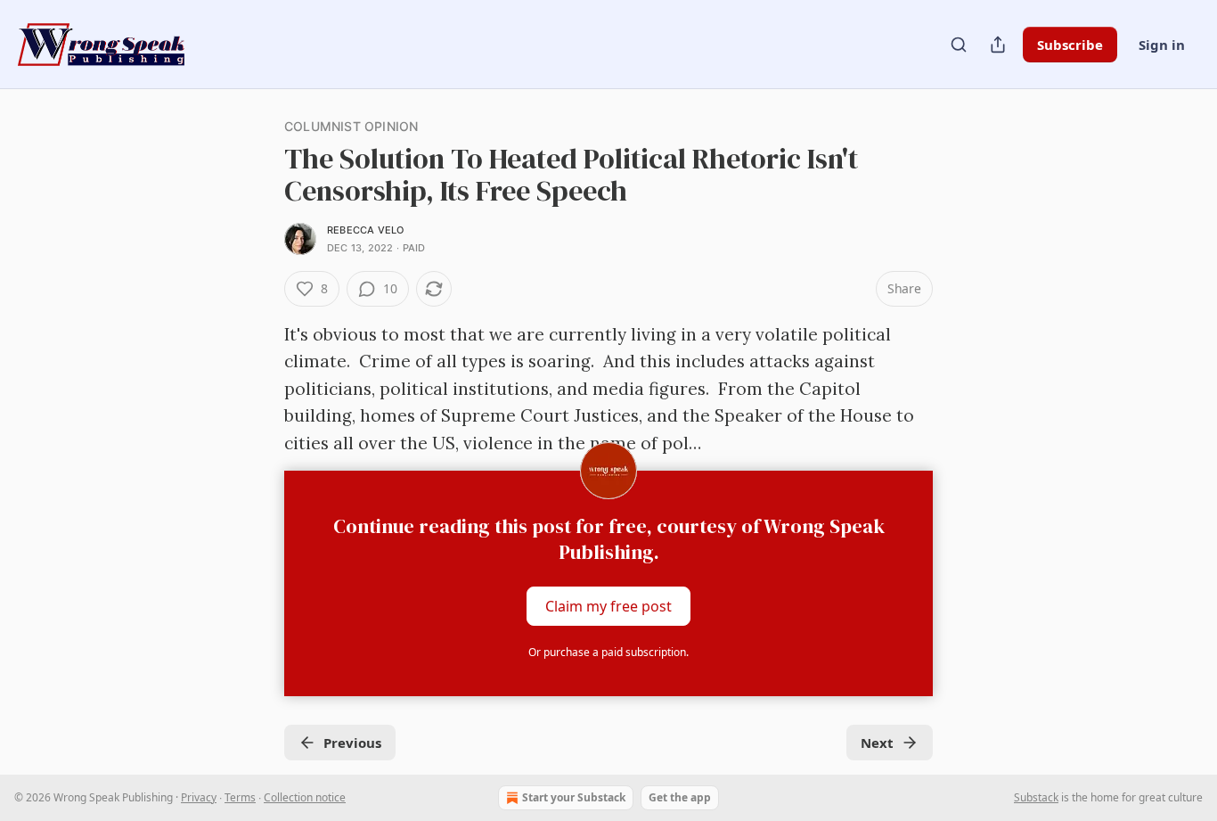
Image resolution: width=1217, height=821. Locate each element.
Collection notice (305, 797)
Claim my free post (608, 606)
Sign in (1162, 44)
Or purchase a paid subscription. (608, 652)
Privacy (198, 797)
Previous (352, 742)
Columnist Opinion (351, 126)
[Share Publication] (998, 44)
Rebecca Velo (365, 230)
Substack (1036, 797)
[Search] (958, 44)
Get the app (680, 797)
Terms (240, 797)
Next (877, 742)
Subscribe (1070, 44)
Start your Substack (573, 797)
